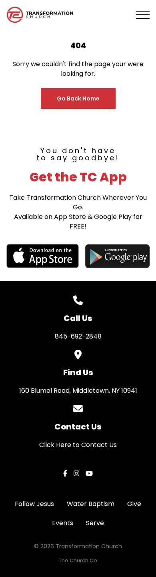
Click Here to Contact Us (78, 444)
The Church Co (78, 560)
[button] (143, 15)
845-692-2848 (78, 336)
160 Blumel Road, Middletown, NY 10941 (78, 390)
